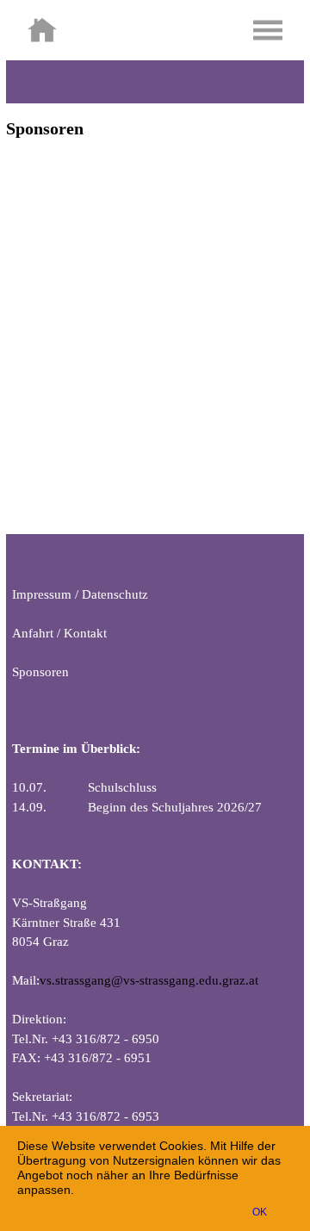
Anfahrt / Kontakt (59, 633)
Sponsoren (40, 672)
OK (259, 1212)
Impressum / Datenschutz (80, 594)
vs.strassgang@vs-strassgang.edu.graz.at (149, 980)
